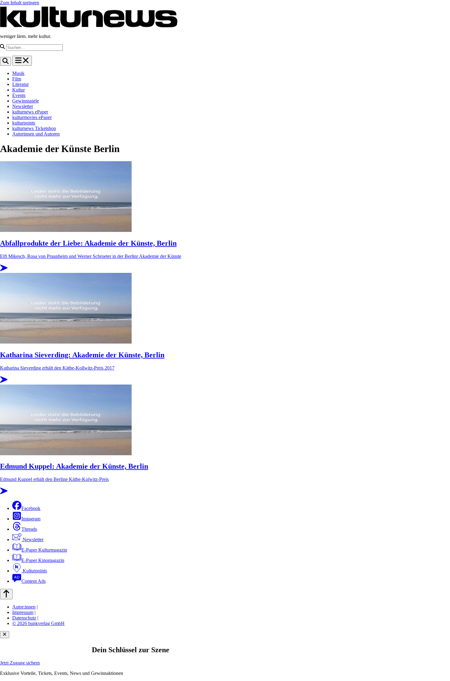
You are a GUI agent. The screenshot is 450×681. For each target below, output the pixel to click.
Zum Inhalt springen (19, 2)
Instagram (30, 518)
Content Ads (33, 581)
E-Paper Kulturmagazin (44, 550)
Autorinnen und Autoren (36, 133)
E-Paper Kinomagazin (42, 560)
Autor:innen (24, 606)
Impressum (22, 612)
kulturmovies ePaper (32, 117)
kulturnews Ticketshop (34, 128)
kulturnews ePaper (30, 111)
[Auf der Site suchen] (5, 61)
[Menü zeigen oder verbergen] (22, 61)
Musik (18, 73)
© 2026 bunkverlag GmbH (38, 623)
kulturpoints (23, 122)
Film (16, 78)
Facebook (30, 508)
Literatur (20, 84)
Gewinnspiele (25, 100)
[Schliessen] (4, 634)
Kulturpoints (34, 570)
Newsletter (22, 106)
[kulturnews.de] (89, 25)
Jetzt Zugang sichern (20, 662)
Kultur (18, 89)
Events (18, 95)
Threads (29, 529)
